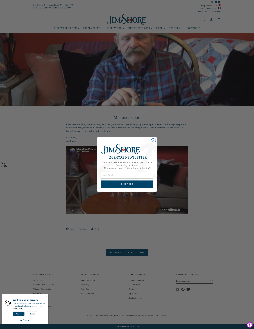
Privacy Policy (18, 308)
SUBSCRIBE (127, 184)
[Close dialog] (153, 140)
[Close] (46, 296)
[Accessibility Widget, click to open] (250, 325)
